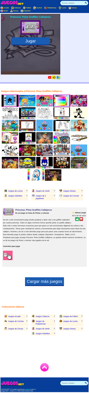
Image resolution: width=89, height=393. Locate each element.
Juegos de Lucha (15, 191)
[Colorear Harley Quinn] (27, 138)
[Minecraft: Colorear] (10, 125)
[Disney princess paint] (44, 113)
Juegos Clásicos (42, 316)
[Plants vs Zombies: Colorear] (61, 125)
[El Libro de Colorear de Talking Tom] (10, 138)
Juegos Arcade (14, 316)
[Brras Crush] (79, 162)
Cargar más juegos (44, 281)
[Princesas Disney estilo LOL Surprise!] (44, 100)
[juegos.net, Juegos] (12, 3)
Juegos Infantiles (15, 196)
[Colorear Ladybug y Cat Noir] (61, 113)
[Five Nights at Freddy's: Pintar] (27, 150)
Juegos (27, 389)
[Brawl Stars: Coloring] (27, 125)
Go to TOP (44, 367)
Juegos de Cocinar (71, 196)
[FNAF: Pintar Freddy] (44, 162)
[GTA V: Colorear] (79, 125)
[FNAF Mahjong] (53, 175)
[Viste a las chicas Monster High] (79, 100)
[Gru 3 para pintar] (27, 162)
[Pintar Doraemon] (36, 175)
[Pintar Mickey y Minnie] (10, 150)
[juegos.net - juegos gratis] (12, 383)
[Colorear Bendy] (79, 113)
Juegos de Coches (16, 321)
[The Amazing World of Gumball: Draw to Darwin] (79, 150)
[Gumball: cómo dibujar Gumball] (44, 125)
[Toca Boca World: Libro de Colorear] (61, 150)
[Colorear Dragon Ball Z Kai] (27, 113)
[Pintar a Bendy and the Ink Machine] (61, 162)
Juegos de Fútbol (70, 316)
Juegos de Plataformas (41, 322)
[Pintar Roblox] (10, 113)
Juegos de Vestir (43, 191)
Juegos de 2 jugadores (41, 197)
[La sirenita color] (27, 100)
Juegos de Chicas (15, 329)
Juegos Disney (69, 191)
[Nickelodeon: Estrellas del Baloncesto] (10, 162)
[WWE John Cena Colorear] (44, 138)
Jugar (30, 41)
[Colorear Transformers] (44, 150)
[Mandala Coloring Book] (61, 138)
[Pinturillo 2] (79, 138)
